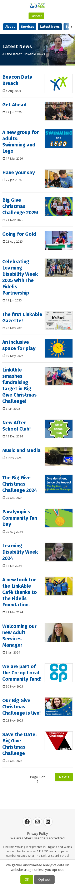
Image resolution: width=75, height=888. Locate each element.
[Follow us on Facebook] (27, 821)
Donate (36, 16)
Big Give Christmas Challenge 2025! (20, 206)
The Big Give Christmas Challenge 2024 (19, 484)
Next (62, 777)
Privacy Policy (37, 833)
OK (27, 879)
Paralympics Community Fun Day (19, 518)
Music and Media (21, 450)
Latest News (50, 27)
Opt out (44, 879)
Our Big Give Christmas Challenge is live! (21, 707)
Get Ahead (14, 105)
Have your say (18, 172)
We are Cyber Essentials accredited (37, 838)
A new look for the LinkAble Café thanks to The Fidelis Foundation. (19, 592)
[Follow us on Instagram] (37, 821)
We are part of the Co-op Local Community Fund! (21, 673)
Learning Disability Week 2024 (20, 552)
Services (27, 27)
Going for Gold (19, 234)
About (10, 27)
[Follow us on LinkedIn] (48, 821)
